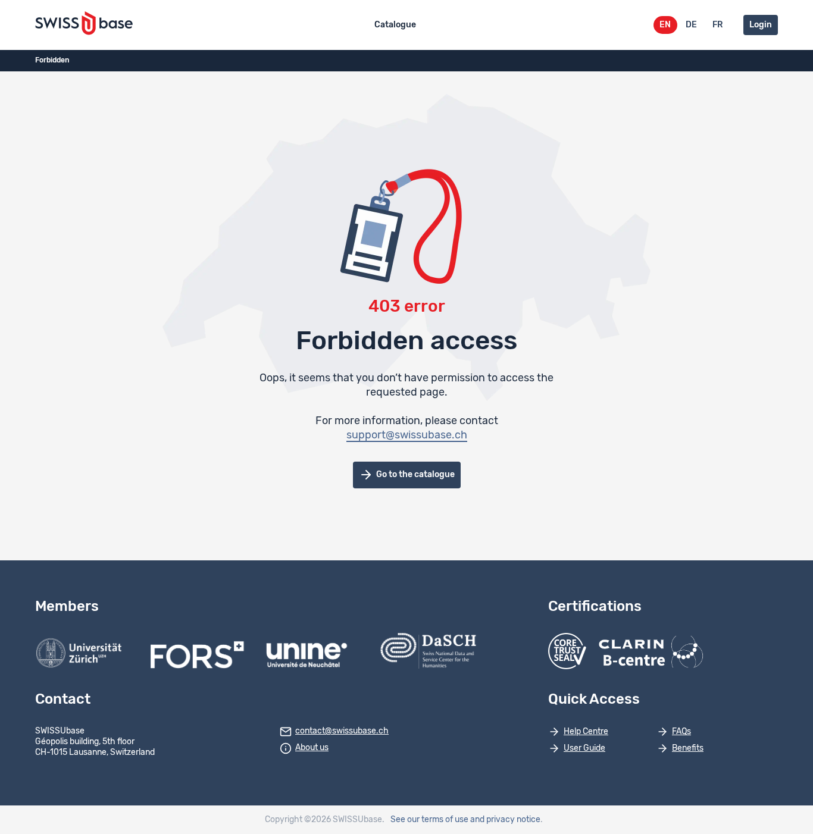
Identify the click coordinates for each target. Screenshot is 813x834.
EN (665, 25)
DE (691, 25)
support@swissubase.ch (406, 435)
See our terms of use (429, 820)
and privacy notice (505, 820)
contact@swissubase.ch (342, 731)
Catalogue (395, 25)
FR (717, 25)
